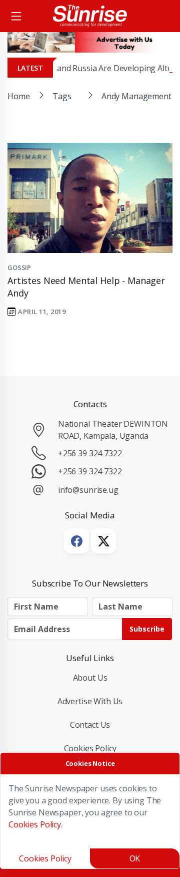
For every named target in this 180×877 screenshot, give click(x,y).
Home (19, 96)
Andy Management (137, 96)
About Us (90, 677)
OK (135, 858)
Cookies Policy (90, 748)
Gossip (19, 267)
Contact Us (90, 724)
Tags (61, 96)
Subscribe (147, 629)
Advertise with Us (90, 701)
